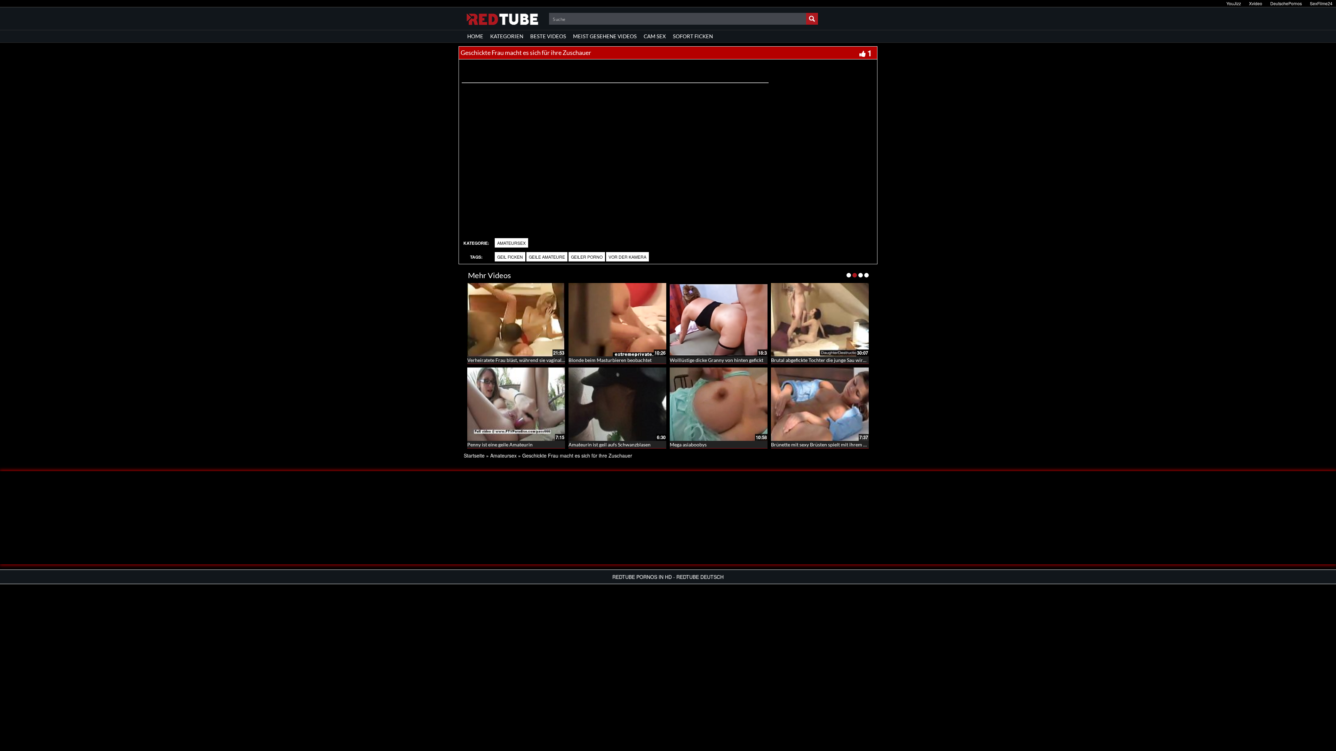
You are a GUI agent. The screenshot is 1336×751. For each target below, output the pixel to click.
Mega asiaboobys (688, 444)
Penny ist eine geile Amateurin (500, 444)
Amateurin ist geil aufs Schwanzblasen (609, 444)
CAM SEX (655, 36)
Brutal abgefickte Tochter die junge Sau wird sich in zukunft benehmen (846, 360)
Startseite (474, 455)
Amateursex (511, 243)
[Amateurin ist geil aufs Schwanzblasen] (617, 404)
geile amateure (547, 257)
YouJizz (1233, 3)
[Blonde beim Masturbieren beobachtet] (617, 319)
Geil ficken (510, 257)
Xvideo (1255, 3)
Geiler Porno (587, 257)
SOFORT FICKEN (693, 36)
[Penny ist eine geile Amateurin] (516, 404)
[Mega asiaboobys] (719, 404)
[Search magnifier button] (812, 19)
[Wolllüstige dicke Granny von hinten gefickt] (719, 319)
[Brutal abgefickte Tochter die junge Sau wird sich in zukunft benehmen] (820, 319)
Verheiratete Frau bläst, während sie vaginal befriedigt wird (531, 360)
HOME (475, 36)
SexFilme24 (1321, 3)
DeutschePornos (1286, 3)
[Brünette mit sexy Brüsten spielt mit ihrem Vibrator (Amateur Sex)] (820, 404)
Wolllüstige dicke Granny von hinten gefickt (716, 360)
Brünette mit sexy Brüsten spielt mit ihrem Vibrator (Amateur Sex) (842, 444)
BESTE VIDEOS (548, 36)
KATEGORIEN (506, 36)
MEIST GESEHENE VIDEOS (605, 36)
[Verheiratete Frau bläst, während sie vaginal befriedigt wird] (516, 319)
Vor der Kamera (627, 257)
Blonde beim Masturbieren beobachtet (610, 360)
